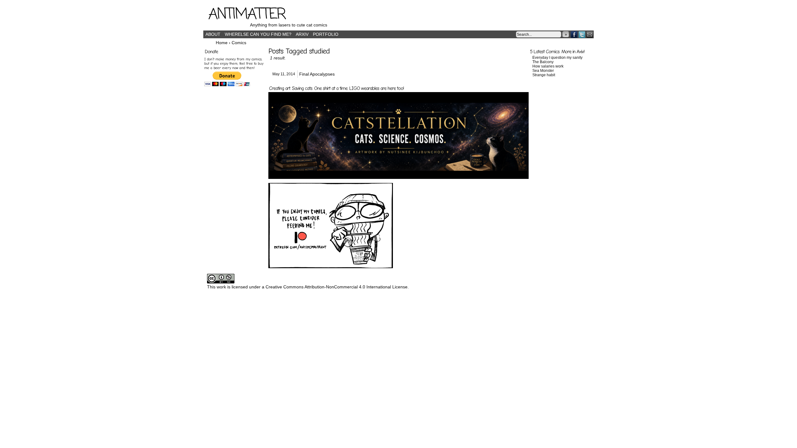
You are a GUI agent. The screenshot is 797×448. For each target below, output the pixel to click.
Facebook (574, 34)
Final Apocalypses (317, 74)
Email (590, 34)
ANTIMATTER (246, 14)
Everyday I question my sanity (557, 57)
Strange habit (543, 75)
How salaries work (548, 66)
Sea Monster (543, 70)
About (212, 34)
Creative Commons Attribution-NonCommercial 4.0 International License (337, 286)
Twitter (582, 34)
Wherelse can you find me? (258, 34)
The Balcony (543, 62)
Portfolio (325, 34)
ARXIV (302, 34)
